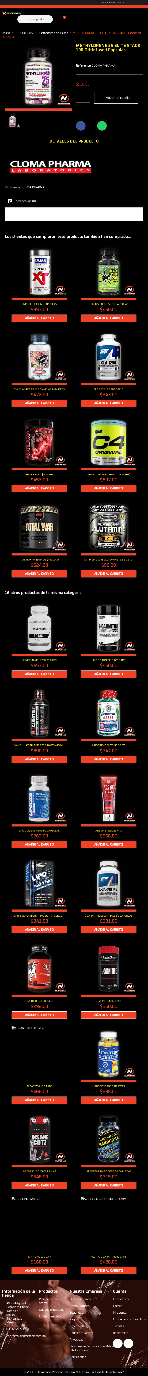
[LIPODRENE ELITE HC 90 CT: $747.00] (108, 724)
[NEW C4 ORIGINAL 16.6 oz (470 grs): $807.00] (108, 453)
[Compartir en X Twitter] (91, 126)
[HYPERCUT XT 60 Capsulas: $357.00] (39, 283)
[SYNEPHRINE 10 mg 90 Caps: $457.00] (39, 639)
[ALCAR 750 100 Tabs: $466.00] (39, 1065)
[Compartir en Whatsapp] (102, 126)
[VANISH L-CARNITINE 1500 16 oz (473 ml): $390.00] (39, 724)
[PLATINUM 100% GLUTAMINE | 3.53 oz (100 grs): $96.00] (108, 538)
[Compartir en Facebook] (81, 126)
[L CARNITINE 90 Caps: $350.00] (108, 979)
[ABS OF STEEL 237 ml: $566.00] (108, 809)
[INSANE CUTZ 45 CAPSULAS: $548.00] (39, 1150)
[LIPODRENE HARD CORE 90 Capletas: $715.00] (108, 1150)
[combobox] (35, 19)
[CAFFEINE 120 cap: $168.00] (39, 1235)
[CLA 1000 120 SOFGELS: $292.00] (39, 979)
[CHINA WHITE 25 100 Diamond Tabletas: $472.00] (39, 368)
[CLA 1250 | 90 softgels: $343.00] (108, 368)
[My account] (56, 19)
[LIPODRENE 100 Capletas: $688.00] (108, 1065)
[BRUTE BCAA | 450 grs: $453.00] (39, 453)
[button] (62, 19)
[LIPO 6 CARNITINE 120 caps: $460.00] (108, 639)
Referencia (12, 187)
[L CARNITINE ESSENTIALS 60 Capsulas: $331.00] (108, 894)
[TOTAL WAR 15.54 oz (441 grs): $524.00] (39, 538)
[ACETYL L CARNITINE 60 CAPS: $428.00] (108, 1235)
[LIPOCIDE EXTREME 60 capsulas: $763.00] (39, 809)
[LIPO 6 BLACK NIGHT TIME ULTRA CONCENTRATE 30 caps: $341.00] (39, 894)
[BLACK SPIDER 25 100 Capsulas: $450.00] (108, 283)
